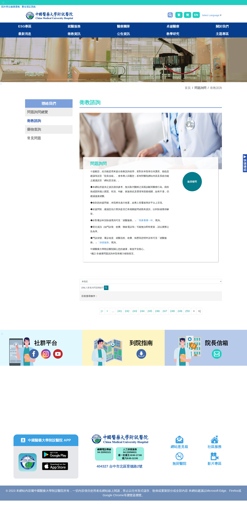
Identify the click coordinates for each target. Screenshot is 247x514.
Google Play (55, 456)
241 (119, 311)
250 (187, 311)
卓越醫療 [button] (172, 26)
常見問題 (34, 138)
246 (157, 311)
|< (102, 311)
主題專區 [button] (222, 34)
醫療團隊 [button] (123, 26)
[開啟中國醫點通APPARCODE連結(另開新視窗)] (28, 462)
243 (134, 311)
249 (180, 311)
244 (142, 311)
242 (127, 311)
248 (172, 311)
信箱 (217, 354)
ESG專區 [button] (24, 26)
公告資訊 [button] (123, 34)
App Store (55, 468)
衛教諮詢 (216, 87)
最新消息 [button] (24, 34)
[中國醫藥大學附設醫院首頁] (49, 16)
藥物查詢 (34, 129)
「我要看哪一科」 (146, 220)
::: (3, 2)
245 (149, 311)
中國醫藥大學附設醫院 (119, 439)
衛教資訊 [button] (74, 34)
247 (164, 311)
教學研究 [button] (172, 34)
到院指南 (141, 354)
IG (46, 354)
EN (196, 14)
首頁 (188, 87)
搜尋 (170, 15)
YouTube (58, 354)
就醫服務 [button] (74, 26)
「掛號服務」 (104, 242)
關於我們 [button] (222, 26)
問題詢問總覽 (37, 112)
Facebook (34, 354)
